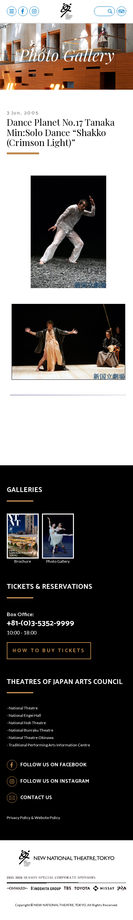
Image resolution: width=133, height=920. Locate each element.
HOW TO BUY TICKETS (49, 650)
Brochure (22, 561)
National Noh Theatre (27, 722)
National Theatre (23, 708)
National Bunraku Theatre (31, 730)
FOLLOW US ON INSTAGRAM (54, 781)
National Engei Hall (25, 715)
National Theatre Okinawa (31, 737)
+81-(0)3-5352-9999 (40, 623)
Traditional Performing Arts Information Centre (49, 744)
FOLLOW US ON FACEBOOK (53, 765)
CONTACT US (36, 797)
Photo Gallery (58, 561)
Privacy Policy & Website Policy (33, 817)
